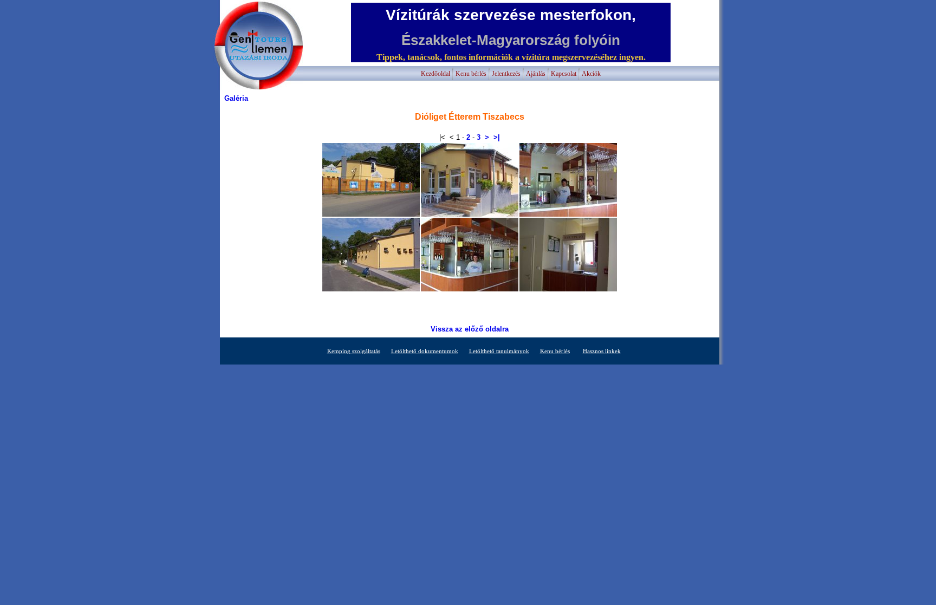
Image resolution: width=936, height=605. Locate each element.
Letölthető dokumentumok (424, 351)
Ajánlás (535, 73)
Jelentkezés (506, 73)
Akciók (591, 73)
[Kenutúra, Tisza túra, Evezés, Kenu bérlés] (258, 87)
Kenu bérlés (471, 73)
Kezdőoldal (435, 73)
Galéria (236, 98)
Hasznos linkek (602, 351)
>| (496, 137)
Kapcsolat (563, 73)
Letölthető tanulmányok (499, 351)
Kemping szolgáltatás (353, 351)
